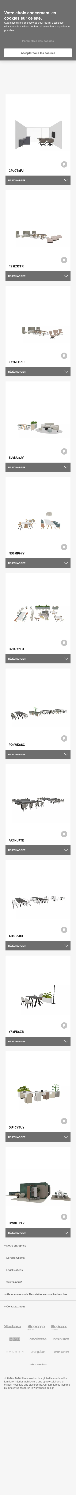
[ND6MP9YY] (38, 518)
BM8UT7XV (16, 1223)
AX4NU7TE (16, 840)
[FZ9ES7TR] (38, 231)
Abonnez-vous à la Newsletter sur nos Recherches (36, 1294)
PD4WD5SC (17, 744)
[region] (38, 30)
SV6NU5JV (16, 457)
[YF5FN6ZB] (38, 996)
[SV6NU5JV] (38, 422)
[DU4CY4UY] (38, 1092)
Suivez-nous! (14, 1282)
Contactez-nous (15, 1306)
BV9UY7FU (16, 649)
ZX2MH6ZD (16, 362)
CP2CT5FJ (16, 170)
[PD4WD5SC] (38, 709)
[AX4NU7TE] (38, 804)
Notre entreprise (16, 1245)
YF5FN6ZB (16, 1031)
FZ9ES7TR (16, 266)
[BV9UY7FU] (38, 613)
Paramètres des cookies (38, 41)
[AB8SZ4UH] (38, 900)
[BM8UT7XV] (38, 1187)
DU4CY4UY (16, 1127)
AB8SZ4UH (16, 936)
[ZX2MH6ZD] (38, 326)
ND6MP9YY (16, 553)
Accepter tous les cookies (38, 53)
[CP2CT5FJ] (38, 135)
